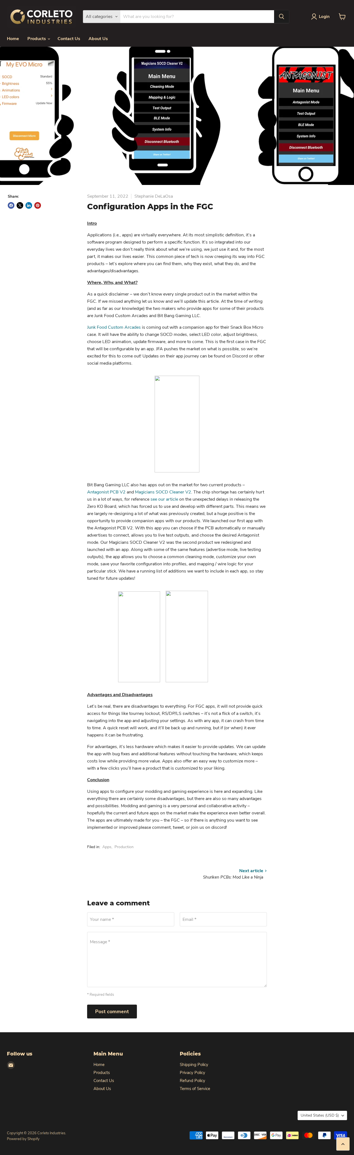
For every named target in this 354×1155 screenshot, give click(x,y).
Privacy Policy (192, 1072)
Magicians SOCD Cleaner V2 (163, 492)
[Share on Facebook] (11, 205)
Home (13, 39)
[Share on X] (20, 205)
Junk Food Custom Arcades (114, 327)
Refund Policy (192, 1080)
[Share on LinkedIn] (28, 205)
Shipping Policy (194, 1064)
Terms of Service (195, 1088)
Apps (106, 847)
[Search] (281, 16)
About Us (98, 39)
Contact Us (69, 39)
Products (37, 39)
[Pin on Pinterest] (37, 205)
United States (320, 1115)
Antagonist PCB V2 (106, 492)
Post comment (112, 1011)
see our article (164, 499)
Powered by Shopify (23, 1138)
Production (124, 847)
